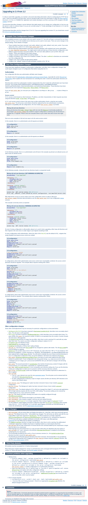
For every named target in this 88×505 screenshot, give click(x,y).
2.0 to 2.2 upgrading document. (13, 32)
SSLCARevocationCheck (15, 396)
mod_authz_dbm (15, 90)
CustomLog (56, 402)
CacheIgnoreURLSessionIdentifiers (26, 357)
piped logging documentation (35, 406)
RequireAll (45, 87)
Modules (65, 3)
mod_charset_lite (14, 383)
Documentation (19, 8)
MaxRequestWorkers (34, 334)
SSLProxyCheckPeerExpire (33, 417)
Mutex (25, 354)
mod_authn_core (30, 435)
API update (34, 450)
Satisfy (32, 98)
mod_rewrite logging (18, 440)
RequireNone (34, 87)
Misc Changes (75, 18)
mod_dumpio (12, 401)
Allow (22, 98)
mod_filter (12, 370)
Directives (70, 3)
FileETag (11, 346)
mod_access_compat (47, 104)
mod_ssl (11, 394)
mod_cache (12, 357)
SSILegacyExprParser (26, 377)
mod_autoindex (13, 412)
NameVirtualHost (16, 422)
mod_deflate (12, 425)
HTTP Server (11, 8)
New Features (64, 18)
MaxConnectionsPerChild (41, 331)
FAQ (75, 3)
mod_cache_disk (34, 47)
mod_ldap (11, 367)
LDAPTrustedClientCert (22, 367)
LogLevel (60, 383)
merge (62, 198)
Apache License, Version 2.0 (19, 502)
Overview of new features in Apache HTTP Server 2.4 (78, 28)
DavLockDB (29, 347)
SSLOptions (33, 415)
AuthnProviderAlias (57, 433)
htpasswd (11, 420)
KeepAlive (12, 351)
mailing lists (66, 495)
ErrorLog (48, 402)
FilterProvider (21, 370)
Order (17, 98)
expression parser (40, 375)
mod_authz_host (10, 103)
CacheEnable (33, 364)
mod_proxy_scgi (13, 389)
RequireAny (26, 87)
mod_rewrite (40, 438)
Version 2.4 (27, 8)
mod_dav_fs (12, 347)
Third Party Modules (77, 20)
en (65, 14)
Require (45, 110)
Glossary (79, 3)
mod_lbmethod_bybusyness (19, 50)
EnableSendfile (13, 344)
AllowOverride (13, 342)
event (20, 336)
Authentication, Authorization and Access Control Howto (32, 77)
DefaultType (15, 339)
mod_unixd (40, 460)
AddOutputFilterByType (48, 473)
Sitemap (85, 3)
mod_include (12, 373)
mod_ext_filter (13, 386)
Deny (25, 98)
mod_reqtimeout (13, 399)
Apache (4, 8)
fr (67, 14)
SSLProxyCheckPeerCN (15, 417)
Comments (74, 31)
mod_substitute (13, 397)
